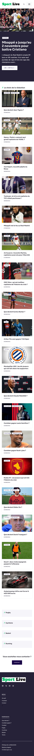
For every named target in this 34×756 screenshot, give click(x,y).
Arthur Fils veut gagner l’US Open (16, 339)
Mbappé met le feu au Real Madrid (17, 226)
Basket (4, 732)
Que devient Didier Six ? (13, 507)
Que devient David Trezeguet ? (15, 535)
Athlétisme (7, 294)
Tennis (6, 321)
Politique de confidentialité (9, 745)
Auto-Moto (7, 406)
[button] (23, 4)
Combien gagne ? (17, 406)
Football (5, 37)
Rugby (3, 727)
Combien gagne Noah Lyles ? (15, 450)
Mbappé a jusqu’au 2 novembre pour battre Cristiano (16, 46)
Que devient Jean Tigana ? (14, 110)
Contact (17, 662)
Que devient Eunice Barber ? (14, 312)
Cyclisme (4, 730)
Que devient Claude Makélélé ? (15, 396)
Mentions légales (6, 747)
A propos (4, 700)
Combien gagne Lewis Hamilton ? (16, 423)
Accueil (4, 698)
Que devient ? (15, 92)
